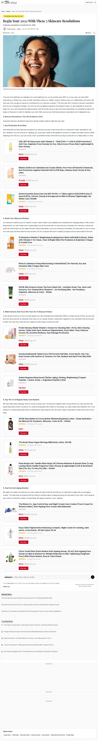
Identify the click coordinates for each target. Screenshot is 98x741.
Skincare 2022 (86, 586)
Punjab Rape (70, 735)
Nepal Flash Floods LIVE (58, 735)
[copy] (94, 33)
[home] (11, 2)
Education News (25, 735)
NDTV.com (90, 2)
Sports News (45, 735)
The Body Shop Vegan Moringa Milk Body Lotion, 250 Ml (45, 442)
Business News (35, 735)
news (32, 583)
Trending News (7, 621)
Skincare (78, 584)
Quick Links (7, 731)
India (44, 583)
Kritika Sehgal (11, 29)
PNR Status (15, 735)
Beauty (19, 29)
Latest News (10, 583)
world (57, 583)
